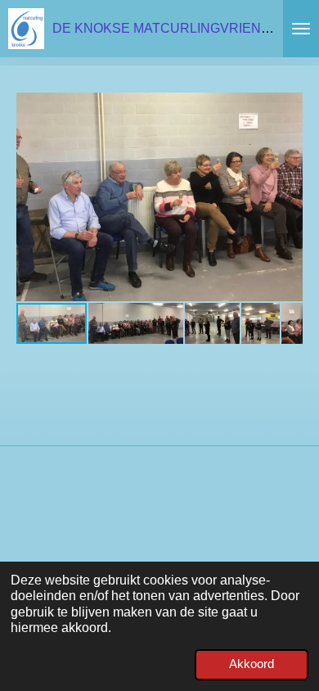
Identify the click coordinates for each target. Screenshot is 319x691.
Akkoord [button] (251, 664)
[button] (288, 107)
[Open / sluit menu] (301, 28)
